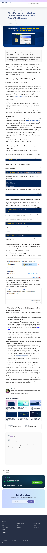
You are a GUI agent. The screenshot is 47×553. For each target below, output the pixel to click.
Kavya (21, 20)
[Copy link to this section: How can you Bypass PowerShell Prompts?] (6, 79)
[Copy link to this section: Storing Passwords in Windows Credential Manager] (6, 244)
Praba (12, 20)
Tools (13, 5)
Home (3, 523)
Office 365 (36, 5)
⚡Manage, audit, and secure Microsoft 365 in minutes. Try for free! (23, 0)
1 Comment (18, 23)
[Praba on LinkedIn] (14, 388)
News (17, 5)
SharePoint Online (36, 527)
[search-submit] (43, 3)
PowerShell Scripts (6, 5)
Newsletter (4, 534)
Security (22, 5)
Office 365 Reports (6, 518)
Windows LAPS (32, 369)
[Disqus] (23, 448)
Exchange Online (29, 5)
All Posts (3, 529)
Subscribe (31, 501)
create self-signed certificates (31, 120)
